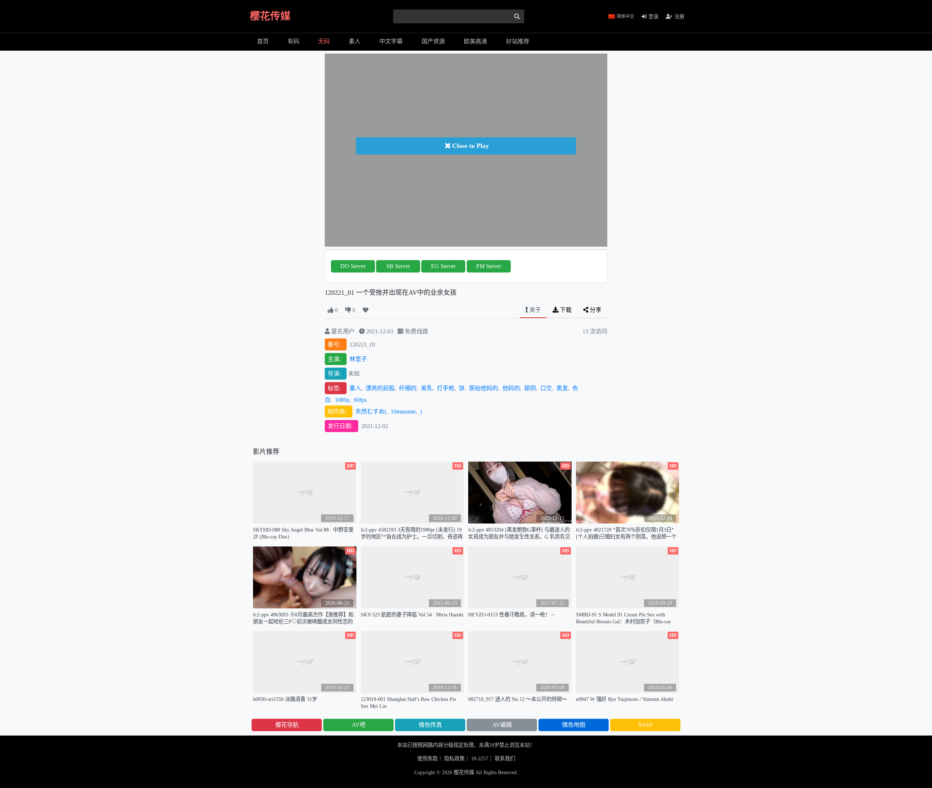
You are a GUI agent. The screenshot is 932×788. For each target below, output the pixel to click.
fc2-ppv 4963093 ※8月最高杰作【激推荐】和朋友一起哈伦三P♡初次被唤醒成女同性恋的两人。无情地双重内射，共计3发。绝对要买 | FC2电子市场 (304, 618)
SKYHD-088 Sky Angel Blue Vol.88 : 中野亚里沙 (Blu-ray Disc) (303, 533)
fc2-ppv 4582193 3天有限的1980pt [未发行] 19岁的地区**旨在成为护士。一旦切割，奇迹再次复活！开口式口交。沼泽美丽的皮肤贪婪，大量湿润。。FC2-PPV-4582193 (412, 533)
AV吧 (359, 725)
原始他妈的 (483, 388)
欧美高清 (475, 41)
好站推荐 (517, 41)
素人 (354, 41)
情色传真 (430, 725)
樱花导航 (287, 725)
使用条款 (427, 758)
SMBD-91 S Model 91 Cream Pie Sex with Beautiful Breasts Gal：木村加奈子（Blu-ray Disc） (623, 618)
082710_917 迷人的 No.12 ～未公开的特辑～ (517, 699)
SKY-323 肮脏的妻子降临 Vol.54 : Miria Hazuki (412, 615)
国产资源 (433, 41)
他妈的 (511, 388)
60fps (360, 400)
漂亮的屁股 (380, 388)
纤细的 (407, 388)
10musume (403, 411)
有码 (293, 41)
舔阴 (530, 388)
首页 (263, 41)
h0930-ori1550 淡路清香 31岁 (285, 699)
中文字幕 (391, 41)
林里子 (358, 359)
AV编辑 (502, 725)
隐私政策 (454, 758)
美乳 (427, 388)
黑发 (562, 388)
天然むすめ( (370, 411)
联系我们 (505, 758)
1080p (342, 400)
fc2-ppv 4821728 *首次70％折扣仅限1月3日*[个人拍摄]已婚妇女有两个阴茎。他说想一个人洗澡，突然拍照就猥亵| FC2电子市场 (626, 533)
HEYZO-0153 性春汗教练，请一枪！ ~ (511, 615)
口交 (546, 388)
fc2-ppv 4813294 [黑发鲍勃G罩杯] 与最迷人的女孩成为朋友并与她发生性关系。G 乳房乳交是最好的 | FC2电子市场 (519, 533)
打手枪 (445, 388)
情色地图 (573, 725)
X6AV (645, 725)
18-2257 (479, 758)
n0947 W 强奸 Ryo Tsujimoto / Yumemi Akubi (624, 699)
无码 (324, 41)
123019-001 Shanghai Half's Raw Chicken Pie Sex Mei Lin (408, 702)
